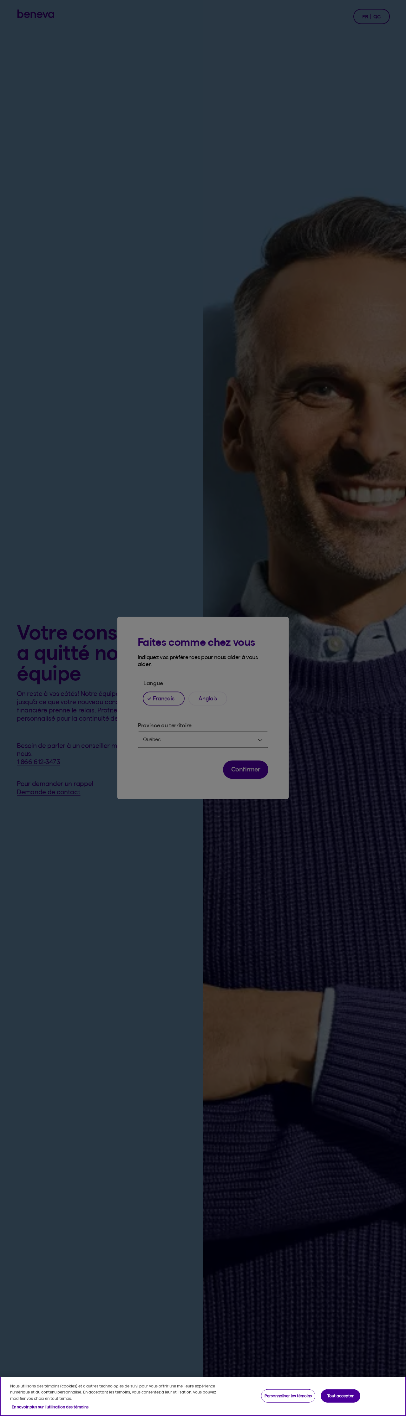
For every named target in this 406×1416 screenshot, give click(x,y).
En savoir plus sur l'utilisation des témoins (50, 1407)
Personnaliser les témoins (288, 1395)
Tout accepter (340, 1395)
